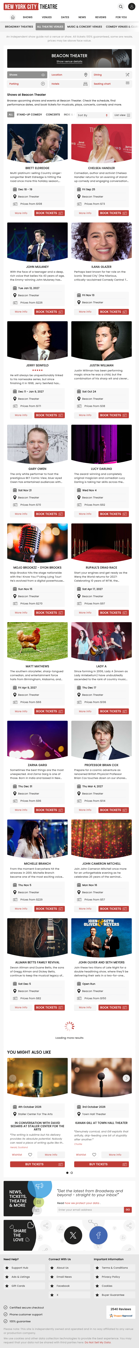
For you (121, 17)
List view (120, 115)
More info (21, 213)
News (82, 17)
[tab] (67, 1173)
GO (128, 1209)
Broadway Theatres (19, 26)
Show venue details (70, 61)
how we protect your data (82, 1203)
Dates (65, 17)
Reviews (100, 17)
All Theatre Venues (50, 26)
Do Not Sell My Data (98, 1342)
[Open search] (121, 6)
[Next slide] (126, 1078)
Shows (28, 17)
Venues (47, 17)
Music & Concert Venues (84, 26)
